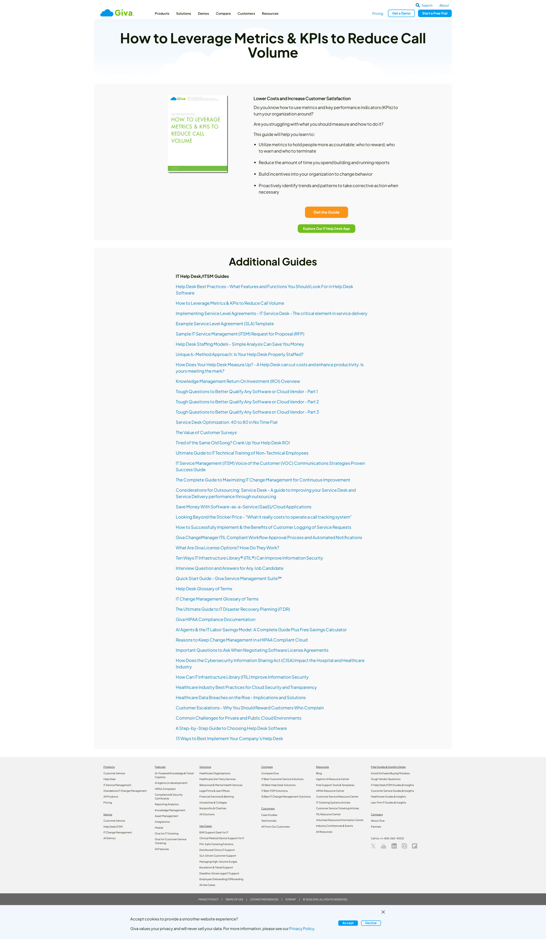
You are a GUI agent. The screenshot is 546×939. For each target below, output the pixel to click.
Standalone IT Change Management (125, 790)
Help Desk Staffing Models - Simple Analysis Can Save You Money (240, 344)
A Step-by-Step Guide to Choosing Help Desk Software (231, 728)
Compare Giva (270, 773)
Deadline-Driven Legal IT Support (219, 873)
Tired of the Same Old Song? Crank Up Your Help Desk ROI (233, 442)
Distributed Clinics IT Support (217, 850)
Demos (203, 13)
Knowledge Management (170, 810)
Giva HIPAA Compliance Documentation (215, 619)
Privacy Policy (208, 899)
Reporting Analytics (167, 804)
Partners (376, 826)
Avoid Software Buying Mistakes (390, 773)
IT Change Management (117, 832)
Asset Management (166, 816)
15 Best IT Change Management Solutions (286, 796)
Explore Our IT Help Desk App (326, 228)
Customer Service (114, 773)
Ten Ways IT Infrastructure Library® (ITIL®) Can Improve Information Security (249, 557)
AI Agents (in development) (171, 782)
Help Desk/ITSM (113, 826)
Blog (319, 773)
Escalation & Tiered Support (216, 867)
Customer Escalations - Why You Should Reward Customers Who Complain (250, 707)
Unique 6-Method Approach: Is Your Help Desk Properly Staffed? (239, 354)
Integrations (162, 821)
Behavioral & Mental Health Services (221, 785)
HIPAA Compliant (165, 788)
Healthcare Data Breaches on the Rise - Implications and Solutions (241, 697)
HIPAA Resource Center (330, 790)
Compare (223, 13)
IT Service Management (117, 785)
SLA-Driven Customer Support (217, 855)
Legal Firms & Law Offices (214, 790)
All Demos (109, 838)
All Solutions (207, 814)
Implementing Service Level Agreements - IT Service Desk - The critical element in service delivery (271, 313)
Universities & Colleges (213, 802)
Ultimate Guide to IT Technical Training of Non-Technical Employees (242, 452)
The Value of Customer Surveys (206, 432)
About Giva (378, 820)
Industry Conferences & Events (334, 825)
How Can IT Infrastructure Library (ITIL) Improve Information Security (242, 676)
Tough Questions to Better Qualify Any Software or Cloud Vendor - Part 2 (247, 401)
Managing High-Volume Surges (218, 861)
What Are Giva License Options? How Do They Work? (227, 547)
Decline (371, 923)
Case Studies (269, 815)
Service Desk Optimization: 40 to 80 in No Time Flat (227, 422)
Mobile (159, 827)
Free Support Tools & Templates (335, 785)
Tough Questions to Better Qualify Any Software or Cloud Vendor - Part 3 (247, 411)
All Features (162, 849)
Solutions (183, 13)
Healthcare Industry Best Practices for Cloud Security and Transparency (246, 687)
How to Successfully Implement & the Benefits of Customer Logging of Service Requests (263, 527)
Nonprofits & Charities (212, 808)
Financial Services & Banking (216, 796)
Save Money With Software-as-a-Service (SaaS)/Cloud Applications (243, 506)
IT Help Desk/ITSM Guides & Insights (392, 785)
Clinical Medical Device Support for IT (221, 838)
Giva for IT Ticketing (167, 833)
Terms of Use (234, 899)
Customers (246, 13)
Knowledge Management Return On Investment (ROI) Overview (238, 381)
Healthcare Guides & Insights (388, 796)
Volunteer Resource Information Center (339, 820)
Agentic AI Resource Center (332, 779)
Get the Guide (327, 212)
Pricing (377, 13)
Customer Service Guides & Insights (392, 790)
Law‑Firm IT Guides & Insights (388, 802)
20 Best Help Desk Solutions (278, 785)
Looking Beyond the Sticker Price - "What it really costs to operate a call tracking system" (264, 516)
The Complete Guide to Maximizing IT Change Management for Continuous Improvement (263, 479)
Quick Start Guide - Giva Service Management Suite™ (229, 578)
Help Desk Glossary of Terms (204, 588)
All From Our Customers (275, 826)
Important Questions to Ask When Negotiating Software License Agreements (252, 650)
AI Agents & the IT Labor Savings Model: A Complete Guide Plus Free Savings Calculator (261, 629)
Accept (348, 923)
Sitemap (290, 899)
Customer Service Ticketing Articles (337, 808)
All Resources (324, 831)
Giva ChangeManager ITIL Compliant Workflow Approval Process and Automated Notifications (269, 537)
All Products (110, 796)
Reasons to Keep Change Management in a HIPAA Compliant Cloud (242, 639)
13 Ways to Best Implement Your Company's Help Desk (229, 738)
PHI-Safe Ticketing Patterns (216, 844)
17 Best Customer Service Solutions (282, 779)
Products (162, 13)
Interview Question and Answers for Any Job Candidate (229, 568)
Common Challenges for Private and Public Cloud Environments (238, 717)
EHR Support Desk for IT (213, 832)
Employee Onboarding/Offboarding (221, 879)
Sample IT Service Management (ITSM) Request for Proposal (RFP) (240, 333)
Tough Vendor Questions (386, 779)
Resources (270, 13)
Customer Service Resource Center (337, 796)
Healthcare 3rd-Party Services (217, 779)
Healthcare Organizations (214, 773)
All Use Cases (207, 885)
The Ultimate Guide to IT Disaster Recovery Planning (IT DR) (233, 609)
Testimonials (268, 820)
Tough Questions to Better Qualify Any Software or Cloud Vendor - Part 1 (247, 391)
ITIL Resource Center (328, 814)
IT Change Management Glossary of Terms (217, 598)
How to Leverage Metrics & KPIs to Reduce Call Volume (230, 303)
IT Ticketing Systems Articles (333, 802)
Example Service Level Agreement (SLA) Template (225, 323)
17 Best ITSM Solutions (274, 790)
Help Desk (109, 779)
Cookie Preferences (264, 899)
